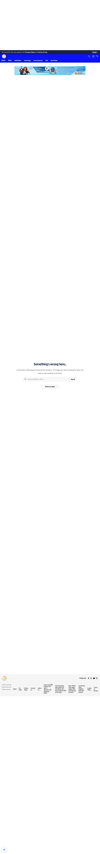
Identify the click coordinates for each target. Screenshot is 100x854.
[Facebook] (89, 678)
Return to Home (50, 386)
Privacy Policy (30, 52)
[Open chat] (4, 850)
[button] (94, 52)
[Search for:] (47, 379)
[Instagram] (97, 678)
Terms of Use (42, 52)
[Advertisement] (50, 25)
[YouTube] (94, 678)
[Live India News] (4, 56)
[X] (91, 678)
